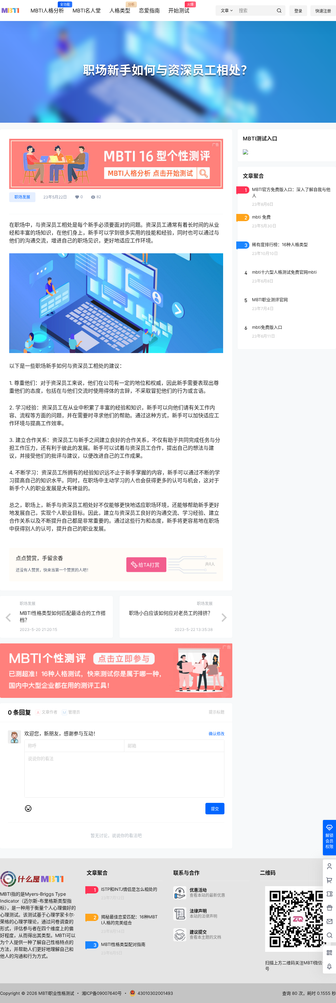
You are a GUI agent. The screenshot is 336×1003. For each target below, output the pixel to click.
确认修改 (216, 733)
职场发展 (22, 197)
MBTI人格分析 (47, 8)
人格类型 (119, 8)
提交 (215, 808)
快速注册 (323, 11)
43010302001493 (155, 993)
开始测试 (178, 8)
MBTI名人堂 (87, 10)
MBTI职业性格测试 (55, 993)
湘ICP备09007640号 (102, 993)
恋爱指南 (149, 10)
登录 (298, 11)
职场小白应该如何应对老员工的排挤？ (171, 613)
